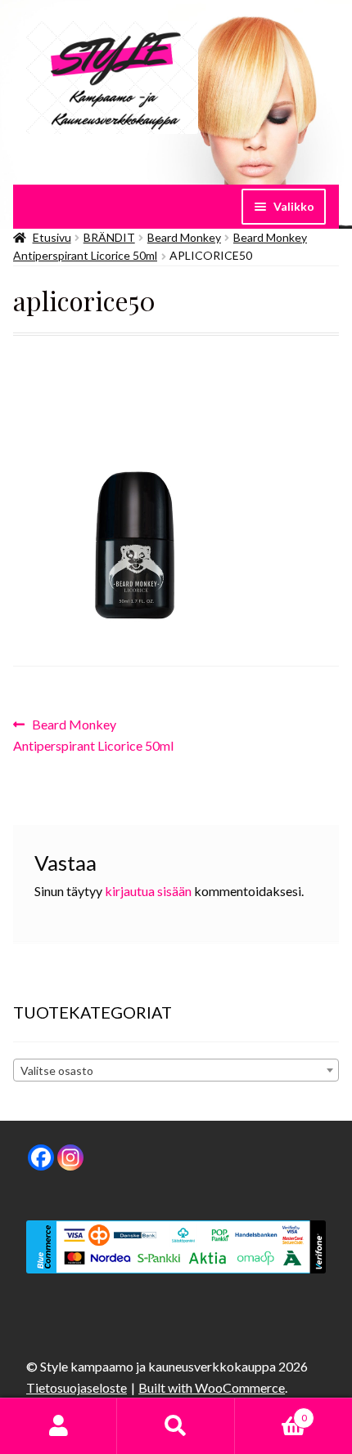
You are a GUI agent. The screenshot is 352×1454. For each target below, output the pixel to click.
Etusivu (52, 237)
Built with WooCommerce (211, 1387)
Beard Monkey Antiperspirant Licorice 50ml (93, 735)
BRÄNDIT (109, 237)
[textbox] (176, 1070)
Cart (271, 1412)
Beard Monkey (184, 237)
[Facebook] (41, 1157)
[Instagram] (70, 1157)
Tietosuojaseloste (76, 1387)
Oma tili (58, 1426)
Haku (175, 1426)
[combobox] (176, 1070)
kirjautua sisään (148, 891)
